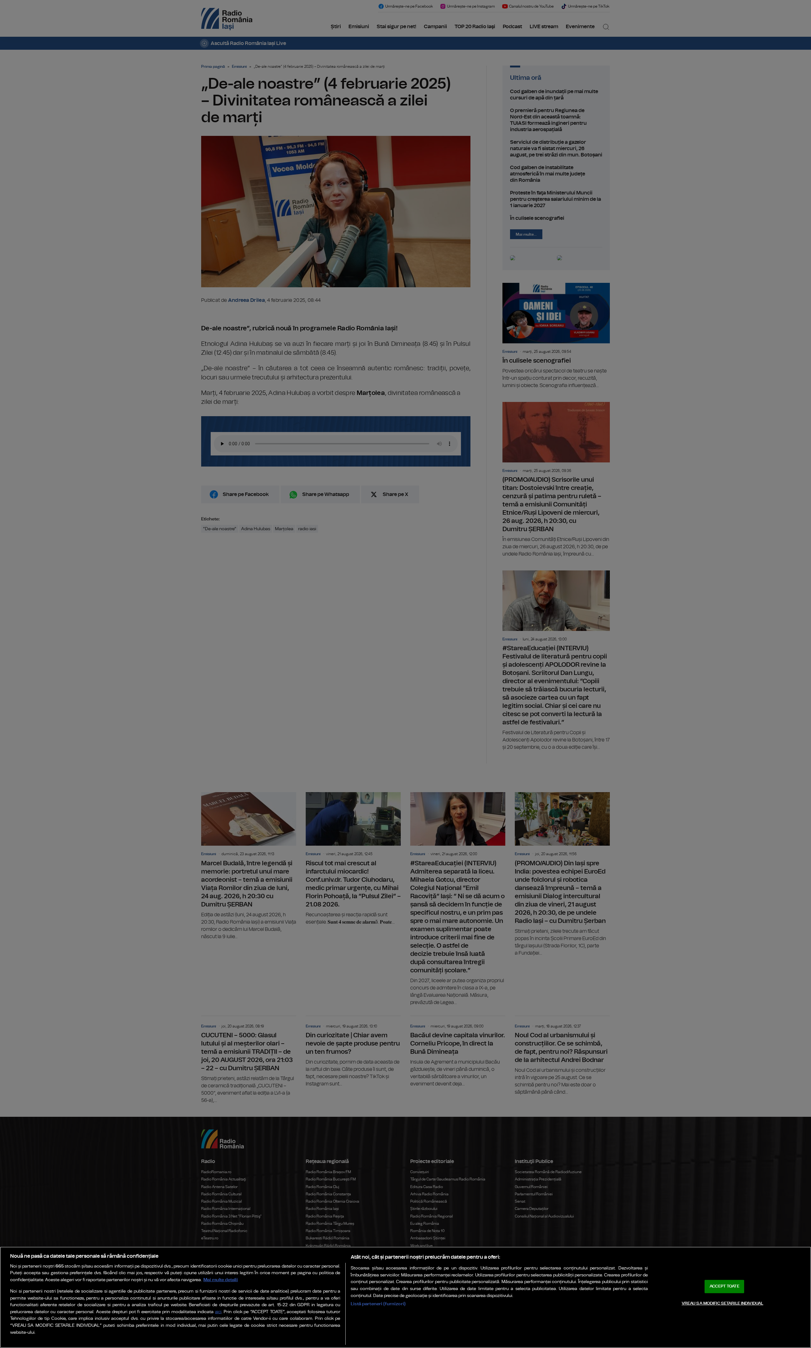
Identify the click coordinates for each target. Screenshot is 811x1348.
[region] (405, 1297)
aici (218, 1312)
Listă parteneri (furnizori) (378, 1303)
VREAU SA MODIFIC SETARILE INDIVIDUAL (722, 1303)
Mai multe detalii (220, 1279)
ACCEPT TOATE (724, 1286)
